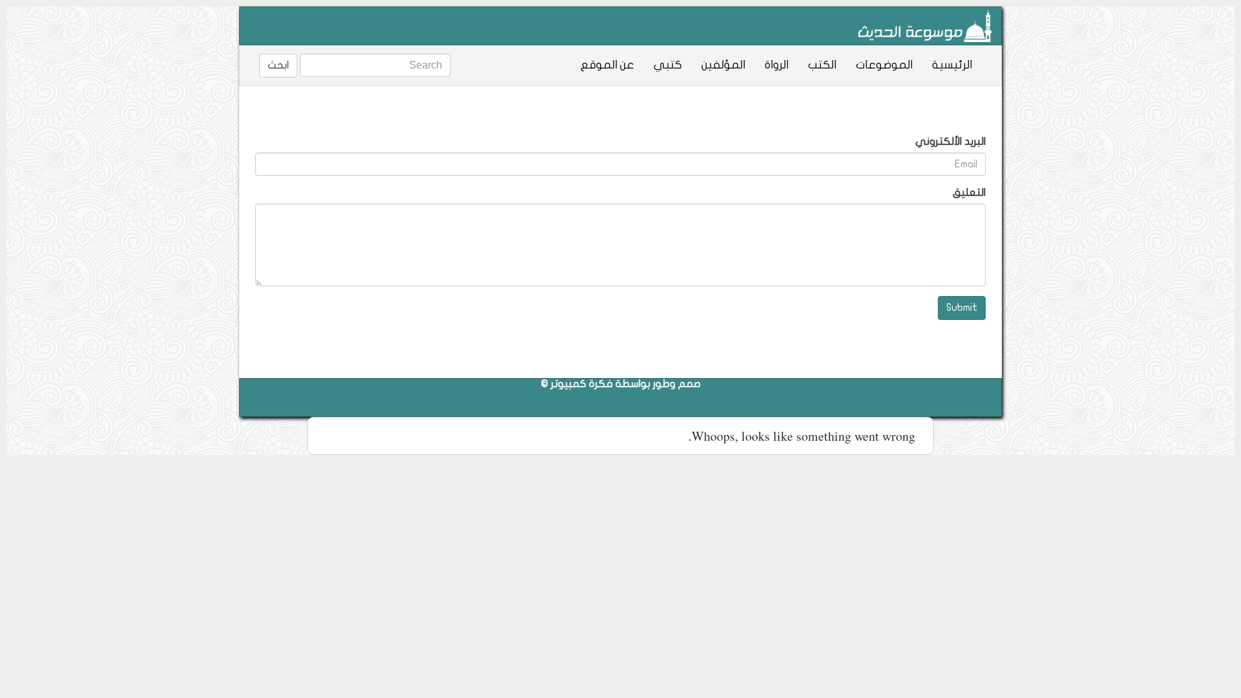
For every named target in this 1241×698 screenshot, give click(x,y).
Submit (961, 307)
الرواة (777, 65)
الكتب (822, 65)
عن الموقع (607, 65)
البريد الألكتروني (950, 141)
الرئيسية (952, 65)
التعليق (969, 192)
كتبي (667, 65)
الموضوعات (884, 65)
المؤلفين (723, 65)
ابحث (278, 65)
